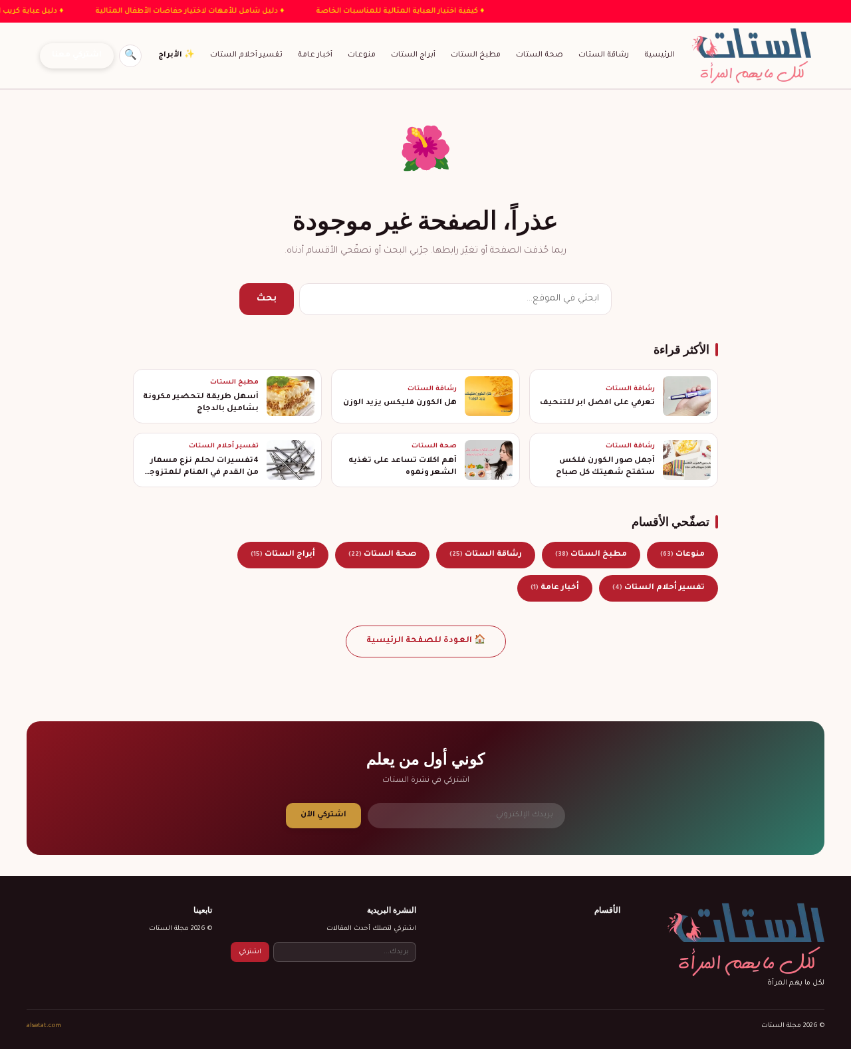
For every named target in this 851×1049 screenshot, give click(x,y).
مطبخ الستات (476, 55)
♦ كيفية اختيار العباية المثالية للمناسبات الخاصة (382, 11)
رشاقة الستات (603, 55)
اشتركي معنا (77, 55)
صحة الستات (539, 55)
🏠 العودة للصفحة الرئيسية (425, 640)
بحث (267, 299)
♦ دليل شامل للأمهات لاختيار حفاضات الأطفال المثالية (171, 11)
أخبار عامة (315, 55)
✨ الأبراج (176, 55)
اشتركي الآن (323, 815)
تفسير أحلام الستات (246, 55)
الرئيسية (659, 55)
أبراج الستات (413, 55)
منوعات (362, 55)
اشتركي (250, 952)
